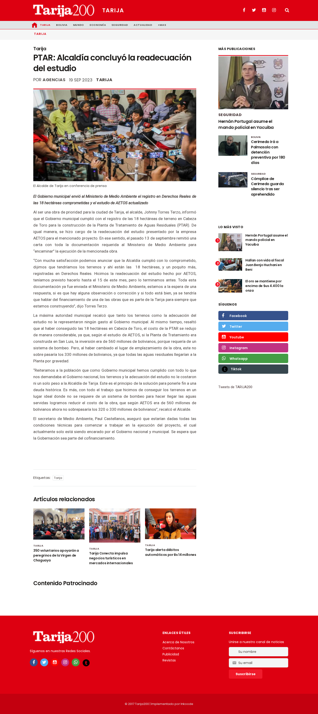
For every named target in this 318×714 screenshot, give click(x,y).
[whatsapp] (76, 662)
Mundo (78, 25)
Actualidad (143, 25)
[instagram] (65, 662)
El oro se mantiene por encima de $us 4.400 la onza (264, 286)
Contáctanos (173, 648)
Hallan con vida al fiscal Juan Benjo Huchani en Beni (264, 265)
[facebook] (34, 662)
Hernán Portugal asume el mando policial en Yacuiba (246, 124)
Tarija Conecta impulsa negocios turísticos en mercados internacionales (111, 558)
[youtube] (55, 662)
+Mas (162, 25)
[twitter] (44, 662)
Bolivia (62, 25)
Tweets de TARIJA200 (235, 387)
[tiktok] (86, 663)
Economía (98, 25)
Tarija (113, 10)
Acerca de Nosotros (178, 642)
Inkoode (187, 704)
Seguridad (120, 25)
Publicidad (170, 654)
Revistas (169, 660)
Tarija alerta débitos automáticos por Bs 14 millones (170, 552)
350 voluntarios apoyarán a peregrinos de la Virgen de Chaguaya (56, 555)
